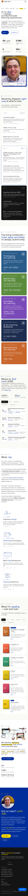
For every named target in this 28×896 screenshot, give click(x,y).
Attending (13, 404)
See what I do (14, 32)
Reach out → (8, 390)
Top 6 (3, 619)
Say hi (4, 32)
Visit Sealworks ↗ (8, 758)
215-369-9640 (4, 883)
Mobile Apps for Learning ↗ (7, 872)
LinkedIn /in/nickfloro (5, 884)
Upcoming (4, 401)
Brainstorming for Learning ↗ (7, 874)
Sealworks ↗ (10, 864)
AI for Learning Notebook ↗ (7, 876)
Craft (23, 619)
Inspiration (11, 622)
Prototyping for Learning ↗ (7, 869)
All (10, 401)
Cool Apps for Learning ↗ (6, 871)
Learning (18, 619)
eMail (2, 881)
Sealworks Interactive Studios (19, 891)
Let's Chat (5, 836)
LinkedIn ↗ (5, 840)
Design (12, 619)
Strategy (4, 622)
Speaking (16, 401)
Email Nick (15, 836)
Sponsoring (5, 404)
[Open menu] (25, 1)
